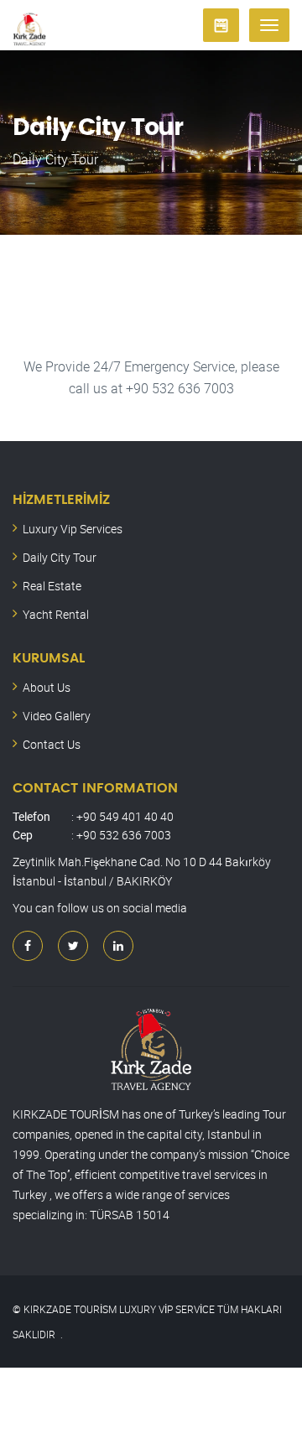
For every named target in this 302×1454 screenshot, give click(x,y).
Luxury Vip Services (72, 529)
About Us (46, 687)
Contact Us (52, 744)
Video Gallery (57, 716)
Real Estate (52, 586)
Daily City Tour (59, 557)
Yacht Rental (56, 614)
